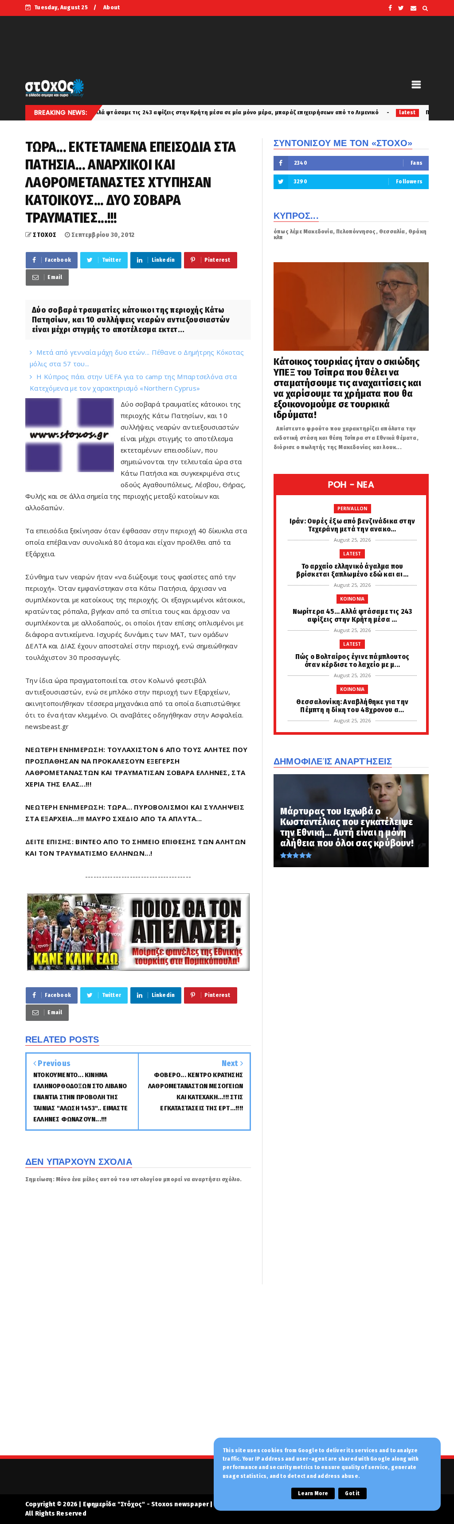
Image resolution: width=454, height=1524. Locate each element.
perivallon (352, 508)
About (111, 7)
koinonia (352, 599)
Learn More (313, 1493)
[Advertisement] (227, 1376)
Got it (352, 1493)
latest (345, 112)
